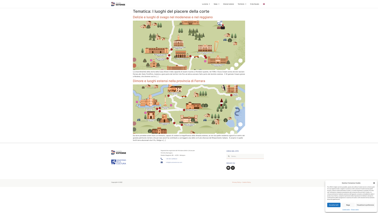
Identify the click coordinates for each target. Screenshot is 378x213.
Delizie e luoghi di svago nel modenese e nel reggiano (173, 17)
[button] (374, 183)
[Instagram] (233, 168)
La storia (205, 4)
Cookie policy (346, 209)
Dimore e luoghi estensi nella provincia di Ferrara (169, 81)
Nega (348, 205)
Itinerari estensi (228, 4)
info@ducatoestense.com (174, 162)
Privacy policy (355, 209)
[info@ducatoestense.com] (162, 162)
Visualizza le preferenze (365, 205)
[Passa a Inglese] (264, 4)
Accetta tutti (333, 205)
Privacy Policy (236, 182)
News (215, 4)
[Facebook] (228, 168)
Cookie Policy (246, 182)
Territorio (241, 4)
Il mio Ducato (254, 4)
